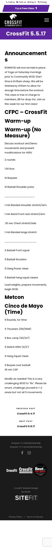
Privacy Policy (15, 516)
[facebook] (22, 452)
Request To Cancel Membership (26, 446)
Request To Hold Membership (26, 443)
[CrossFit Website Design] (26, 497)
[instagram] (29, 452)
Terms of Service (34, 516)
